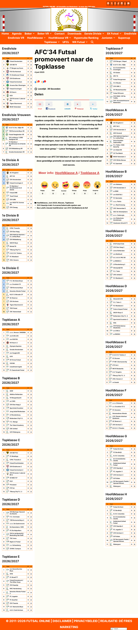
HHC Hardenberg (15, 588)
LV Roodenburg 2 (119, 264)
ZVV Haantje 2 (118, 468)
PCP (11, 481)
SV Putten (116, 478)
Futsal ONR (13, 192)
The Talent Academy (17, 425)
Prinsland (13, 485)
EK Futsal (113, 33)
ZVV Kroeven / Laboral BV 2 (17, 474)
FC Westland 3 (118, 278)
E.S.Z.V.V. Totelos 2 (119, 355)
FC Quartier (14, 600)
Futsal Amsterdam (16, 61)
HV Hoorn (13, 92)
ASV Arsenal (117, 133)
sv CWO (12, 401)
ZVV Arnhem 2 (117, 425)
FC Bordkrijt (117, 452)
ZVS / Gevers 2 (117, 379)
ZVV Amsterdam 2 (119, 188)
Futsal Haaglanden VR (16, 134)
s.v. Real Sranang (119, 205)
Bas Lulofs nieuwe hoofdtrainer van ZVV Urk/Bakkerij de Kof (62, 208)
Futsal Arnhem (118, 449)
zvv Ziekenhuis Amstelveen (118, 219)
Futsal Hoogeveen (119, 79)
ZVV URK (13, 199)
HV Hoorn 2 (14, 343)
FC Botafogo (14, 456)
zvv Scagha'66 (15, 353)
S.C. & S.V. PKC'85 (119, 257)
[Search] (92, 42)
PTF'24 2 (115, 365)
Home (5, 33)
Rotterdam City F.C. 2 (120, 316)
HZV (11, 95)
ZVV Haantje (14, 585)
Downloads (74, 33)
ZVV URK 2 (117, 86)
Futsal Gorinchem (16, 82)
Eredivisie (130, 33)
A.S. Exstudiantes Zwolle (119, 459)
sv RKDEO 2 (117, 261)
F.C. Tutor (116, 271)
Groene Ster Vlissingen (18, 85)
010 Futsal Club (118, 244)
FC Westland (14, 256)
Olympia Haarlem (16, 346)
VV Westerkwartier (119, 90)
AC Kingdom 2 (118, 123)
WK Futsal (78, 42)
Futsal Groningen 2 (16, 183)
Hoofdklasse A (66, 173)
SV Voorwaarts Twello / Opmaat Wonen (121, 482)
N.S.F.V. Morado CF (16, 294)
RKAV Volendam (15, 107)
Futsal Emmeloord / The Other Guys (16, 581)
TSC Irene (13, 538)
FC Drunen (116, 358)
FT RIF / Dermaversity (119, 362)
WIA (114, 323)
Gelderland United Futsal (119, 464)
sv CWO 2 (116, 331)
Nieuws (61, 203)
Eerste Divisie (92, 33)
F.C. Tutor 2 (117, 302)
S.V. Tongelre (117, 372)
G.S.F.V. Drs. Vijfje (119, 65)
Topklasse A (89, 173)
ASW (11, 391)
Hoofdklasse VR (58, 37)
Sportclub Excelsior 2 (120, 319)
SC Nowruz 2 (116, 421)
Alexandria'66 (118, 299)
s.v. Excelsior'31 (15, 284)
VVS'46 (12, 363)
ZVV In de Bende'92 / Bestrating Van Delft (17, 534)
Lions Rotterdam (119, 250)
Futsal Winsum (118, 93)
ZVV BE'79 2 (14, 453)
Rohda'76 (13, 246)
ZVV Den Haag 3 (118, 247)
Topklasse (50, 42)
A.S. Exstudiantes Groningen (119, 68)
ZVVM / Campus (15, 548)
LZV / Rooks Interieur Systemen (119, 417)
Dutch (116, 628)
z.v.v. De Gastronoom (17, 523)
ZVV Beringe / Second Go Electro (17, 513)
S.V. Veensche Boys (16, 607)
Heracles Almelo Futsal (17, 291)
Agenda (17, 33)
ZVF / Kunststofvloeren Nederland (121, 101)
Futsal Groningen (16, 89)
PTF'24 (12, 488)
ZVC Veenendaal (15, 311)
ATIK (11, 574)
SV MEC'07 (13, 478)
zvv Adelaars (117, 184)
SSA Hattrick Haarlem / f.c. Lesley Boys (17, 235)
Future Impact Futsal (120, 309)
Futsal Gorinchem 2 (16, 470)
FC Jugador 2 (118, 471)
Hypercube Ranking (86, 37)
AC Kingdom (14, 173)
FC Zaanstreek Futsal (17, 370)
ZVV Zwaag (14, 207)
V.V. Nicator (117, 83)
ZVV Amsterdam (15, 179)
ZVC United (13, 428)
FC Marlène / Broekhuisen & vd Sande (16, 187)
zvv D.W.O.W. (14, 336)
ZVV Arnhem (14, 301)
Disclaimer (62, 621)
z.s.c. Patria (117, 201)
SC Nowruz (13, 298)
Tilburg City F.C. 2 (16, 491)
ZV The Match (118, 153)
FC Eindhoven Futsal (17, 75)
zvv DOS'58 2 (117, 194)
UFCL (66, 42)
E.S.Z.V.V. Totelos (16, 253)
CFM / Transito (15, 228)
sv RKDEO (116, 334)
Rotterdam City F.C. (16, 418)
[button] (34, 34)
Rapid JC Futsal (15, 542)
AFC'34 (12, 176)
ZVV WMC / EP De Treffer (119, 97)
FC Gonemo (116, 410)
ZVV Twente (14, 603)
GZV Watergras (15, 432)
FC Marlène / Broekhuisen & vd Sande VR (17, 143)
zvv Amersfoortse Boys (16, 570)
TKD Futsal (13, 308)
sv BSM (115, 191)
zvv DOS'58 (14, 339)
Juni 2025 (52, 203)
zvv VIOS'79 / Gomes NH (17, 203)
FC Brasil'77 (14, 577)
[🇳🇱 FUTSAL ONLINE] (69, 19)
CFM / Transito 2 (15, 460)
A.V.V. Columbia (118, 456)
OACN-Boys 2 (118, 312)
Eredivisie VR (16, 37)
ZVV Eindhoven (15, 78)
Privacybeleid (86, 621)
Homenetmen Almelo (119, 413)
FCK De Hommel (15, 71)
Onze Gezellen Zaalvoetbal (118, 141)
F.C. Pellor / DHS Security (118, 146)
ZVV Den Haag (14, 231)
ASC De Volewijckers (120, 212)
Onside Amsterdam (16, 349)
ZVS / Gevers (14, 260)
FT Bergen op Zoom (16, 68)
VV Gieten (116, 72)
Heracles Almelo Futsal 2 (17, 592)
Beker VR (43, 33)
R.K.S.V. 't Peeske (118, 428)
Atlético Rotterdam (16, 394)
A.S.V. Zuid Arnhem (16, 610)
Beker (28, 33)
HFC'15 (115, 76)
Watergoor (117, 486)
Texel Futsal (14, 196)
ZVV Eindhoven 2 (16, 466)
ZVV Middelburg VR (15, 148)
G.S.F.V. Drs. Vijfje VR (16, 127)
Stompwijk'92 (118, 268)
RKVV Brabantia (117, 368)
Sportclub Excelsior (16, 408)
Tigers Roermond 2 (16, 305)
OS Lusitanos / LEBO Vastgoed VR (16, 138)
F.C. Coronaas (15, 517)
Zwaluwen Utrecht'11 (120, 223)
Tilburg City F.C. (15, 250)
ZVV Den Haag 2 (15, 404)
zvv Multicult (117, 254)
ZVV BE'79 (13, 65)
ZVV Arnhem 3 (118, 475)
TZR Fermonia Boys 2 (17, 520)
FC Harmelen (117, 198)
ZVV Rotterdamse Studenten (119, 327)
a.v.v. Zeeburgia (118, 215)
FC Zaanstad (117, 163)
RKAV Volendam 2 (119, 157)
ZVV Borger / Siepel (120, 61)
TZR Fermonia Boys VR (16, 131)
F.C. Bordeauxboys (16, 281)
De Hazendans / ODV (17, 527)
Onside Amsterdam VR (16, 152)
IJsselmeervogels (16, 367)
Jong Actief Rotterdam (17, 411)
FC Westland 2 (118, 306)
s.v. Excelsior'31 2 (118, 406)
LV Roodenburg (15, 415)
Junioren (107, 37)
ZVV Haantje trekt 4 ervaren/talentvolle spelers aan (59, 205)
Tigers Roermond (16, 103)
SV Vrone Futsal (15, 360)
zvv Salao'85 (117, 150)
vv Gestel (115, 382)
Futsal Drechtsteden (17, 463)
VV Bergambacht (15, 398)
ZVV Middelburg (15, 239)
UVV (11, 356)
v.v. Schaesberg (15, 545)
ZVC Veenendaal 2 (119, 208)
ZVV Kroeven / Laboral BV (17, 99)
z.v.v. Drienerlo (117, 403)
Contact (59, 33)
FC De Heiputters (15, 530)
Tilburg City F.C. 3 (118, 375)
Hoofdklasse (35, 37)
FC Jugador (14, 596)
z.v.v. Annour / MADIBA (18, 332)
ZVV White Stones (119, 160)
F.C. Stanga (14, 422)
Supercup (124, 37)
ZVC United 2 (117, 274)
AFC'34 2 (116, 126)
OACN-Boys (14, 243)
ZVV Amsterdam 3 (119, 129)
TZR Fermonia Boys (16, 287)
